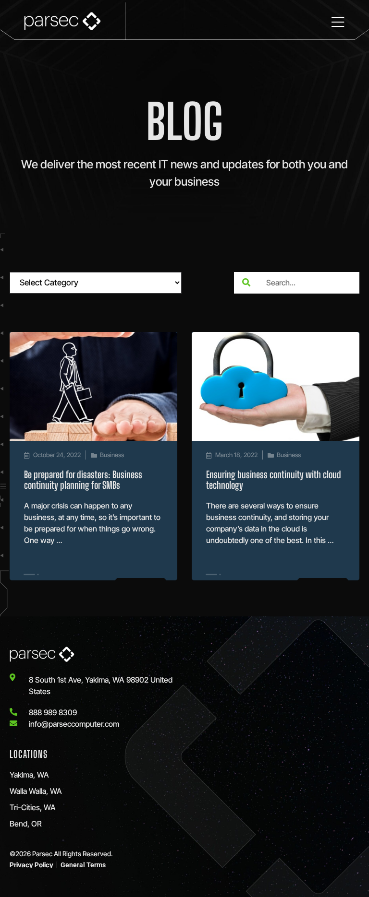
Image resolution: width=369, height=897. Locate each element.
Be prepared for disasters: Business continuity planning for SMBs (83, 480)
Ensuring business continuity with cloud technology (273, 480)
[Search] (246, 283)
